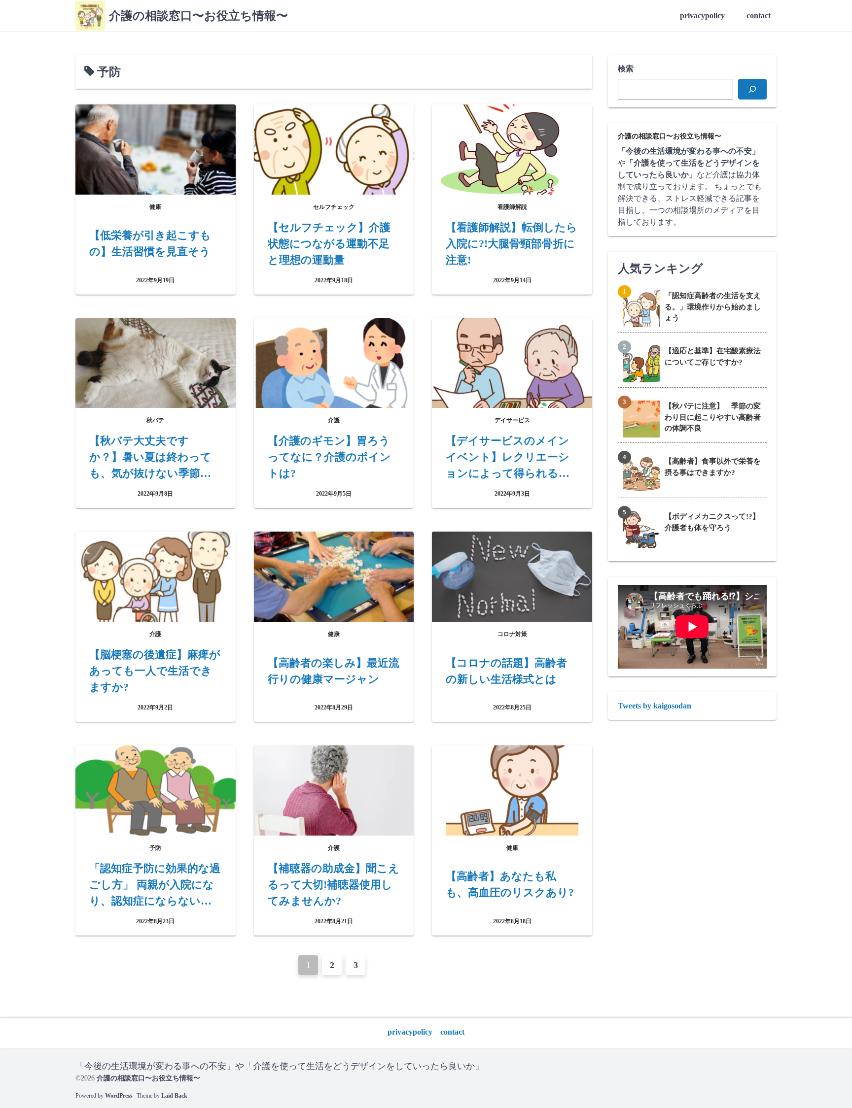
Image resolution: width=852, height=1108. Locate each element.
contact (758, 15)
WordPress (119, 1095)
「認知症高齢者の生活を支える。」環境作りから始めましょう (713, 307)
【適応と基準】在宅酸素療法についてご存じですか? (713, 356)
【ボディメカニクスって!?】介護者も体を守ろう (712, 522)
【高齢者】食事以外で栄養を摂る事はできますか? (713, 466)
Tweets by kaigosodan (654, 706)
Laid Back (174, 1095)
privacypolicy (702, 15)
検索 (626, 69)
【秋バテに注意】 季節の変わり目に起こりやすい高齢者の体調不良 (713, 417)
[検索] (752, 89)
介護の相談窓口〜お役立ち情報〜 (198, 15)
